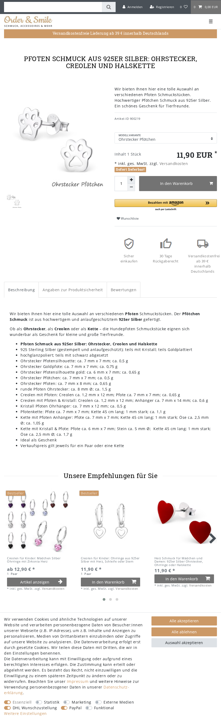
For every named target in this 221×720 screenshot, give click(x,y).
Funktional (104, 707)
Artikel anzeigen (34, 582)
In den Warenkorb (176, 183)
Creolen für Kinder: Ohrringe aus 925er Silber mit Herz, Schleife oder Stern (110, 560)
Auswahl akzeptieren (184, 642)
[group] (37, 521)
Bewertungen (124, 289)
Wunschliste (129, 218)
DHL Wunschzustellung (35, 707)
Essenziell (22, 702)
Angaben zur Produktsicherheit (73, 289)
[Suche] (109, 7)
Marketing (81, 702)
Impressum (78, 681)
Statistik (52, 702)
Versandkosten (173, 163)
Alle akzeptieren (184, 620)
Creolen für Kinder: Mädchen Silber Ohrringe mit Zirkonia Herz (33, 560)
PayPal (75, 707)
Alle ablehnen (184, 631)
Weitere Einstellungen (25, 713)
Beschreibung (21, 289)
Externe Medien (118, 702)
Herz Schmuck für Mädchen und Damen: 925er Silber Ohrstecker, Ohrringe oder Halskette (178, 562)
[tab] (21, 290)
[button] (166, 205)
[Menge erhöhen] (131, 180)
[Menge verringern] (131, 187)
